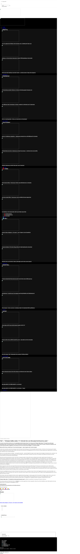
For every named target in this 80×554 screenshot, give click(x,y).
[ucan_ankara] (10, 209)
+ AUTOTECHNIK (5, 356)
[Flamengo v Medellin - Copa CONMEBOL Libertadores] (10, 180)
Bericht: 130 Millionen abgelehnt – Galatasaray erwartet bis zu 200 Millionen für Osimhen (20, 136)
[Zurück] (0, 553)
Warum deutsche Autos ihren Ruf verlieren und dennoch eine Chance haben (17, 371)
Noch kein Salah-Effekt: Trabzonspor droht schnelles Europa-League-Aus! (16, 197)
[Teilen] (2, 552)
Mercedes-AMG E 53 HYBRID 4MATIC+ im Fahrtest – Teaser (13, 388)
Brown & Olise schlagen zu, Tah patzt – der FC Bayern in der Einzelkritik (16, 232)
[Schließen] (0, 552)
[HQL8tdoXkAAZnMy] (10, 70)
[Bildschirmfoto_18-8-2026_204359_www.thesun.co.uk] (10, 323)
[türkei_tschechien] (10, 276)
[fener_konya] (10, 88)
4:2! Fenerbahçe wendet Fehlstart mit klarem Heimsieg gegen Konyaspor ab (17, 90)
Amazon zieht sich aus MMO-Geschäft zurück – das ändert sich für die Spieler (17, 339)
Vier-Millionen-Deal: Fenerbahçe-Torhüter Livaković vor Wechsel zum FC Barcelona (18, 104)
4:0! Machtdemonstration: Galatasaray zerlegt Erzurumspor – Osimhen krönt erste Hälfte (20, 150)
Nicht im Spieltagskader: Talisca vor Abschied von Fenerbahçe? (14, 119)
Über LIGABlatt (4, 540)
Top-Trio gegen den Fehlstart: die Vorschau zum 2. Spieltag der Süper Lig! (16, 43)
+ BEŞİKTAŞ (4, 28)
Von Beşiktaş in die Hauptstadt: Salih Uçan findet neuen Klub (14, 211)
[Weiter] (2, 553)
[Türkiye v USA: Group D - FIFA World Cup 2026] (10, 259)
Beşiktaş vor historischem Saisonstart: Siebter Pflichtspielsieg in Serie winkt (17, 58)
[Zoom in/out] (7, 552)
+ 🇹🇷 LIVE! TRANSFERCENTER (8, 214)
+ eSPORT (4, 309)
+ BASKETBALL (4, 263)
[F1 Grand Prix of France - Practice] (10, 369)
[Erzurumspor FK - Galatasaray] (10, 148)
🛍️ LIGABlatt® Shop (5, 545)
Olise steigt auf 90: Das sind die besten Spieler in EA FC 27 (13, 325)
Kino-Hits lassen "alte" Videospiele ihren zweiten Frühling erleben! (15, 354)
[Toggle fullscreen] (5, 552)
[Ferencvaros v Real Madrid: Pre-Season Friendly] (10, 245)
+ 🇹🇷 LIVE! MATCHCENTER (8, 213)
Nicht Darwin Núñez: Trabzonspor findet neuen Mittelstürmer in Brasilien (16, 182)
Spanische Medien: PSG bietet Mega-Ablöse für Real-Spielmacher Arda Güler (17, 247)
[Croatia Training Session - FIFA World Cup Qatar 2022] (10, 102)
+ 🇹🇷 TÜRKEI (4, 167)
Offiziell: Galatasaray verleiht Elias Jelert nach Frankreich (13, 165)
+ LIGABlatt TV (4, 390)
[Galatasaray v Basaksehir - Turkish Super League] (10, 163)
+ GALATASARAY (5, 120)
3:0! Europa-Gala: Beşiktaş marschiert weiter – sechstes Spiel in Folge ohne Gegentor (19, 72)
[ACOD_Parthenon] (10, 352)
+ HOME (3, 27)
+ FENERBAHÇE (4, 74)
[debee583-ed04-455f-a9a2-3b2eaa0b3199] (10, 337)
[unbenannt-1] (10, 382)
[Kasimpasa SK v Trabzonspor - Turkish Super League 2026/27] (10, 195)
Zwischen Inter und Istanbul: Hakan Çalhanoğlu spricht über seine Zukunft (17, 261)
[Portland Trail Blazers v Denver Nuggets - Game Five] (10, 291)
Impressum (4, 542)
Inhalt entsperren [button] (3, 484)
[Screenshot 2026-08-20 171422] (10, 41)
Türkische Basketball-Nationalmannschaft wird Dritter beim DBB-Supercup (17, 278)
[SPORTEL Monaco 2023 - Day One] (10, 305)
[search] (9, 5)
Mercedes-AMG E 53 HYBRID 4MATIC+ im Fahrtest (11, 384)
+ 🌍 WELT (4, 217)
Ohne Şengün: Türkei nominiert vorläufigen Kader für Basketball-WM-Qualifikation (18, 307)
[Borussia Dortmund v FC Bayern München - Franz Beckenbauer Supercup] (10, 230)
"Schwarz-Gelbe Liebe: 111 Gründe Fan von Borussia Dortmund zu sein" (12, 479)
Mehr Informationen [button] (3, 487)
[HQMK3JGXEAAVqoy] (10, 56)
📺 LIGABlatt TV (4, 543)
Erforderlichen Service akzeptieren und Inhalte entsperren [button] (10, 485)
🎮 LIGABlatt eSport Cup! (6, 544)
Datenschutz (4, 541)
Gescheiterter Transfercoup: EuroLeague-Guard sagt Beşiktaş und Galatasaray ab (18, 293)
